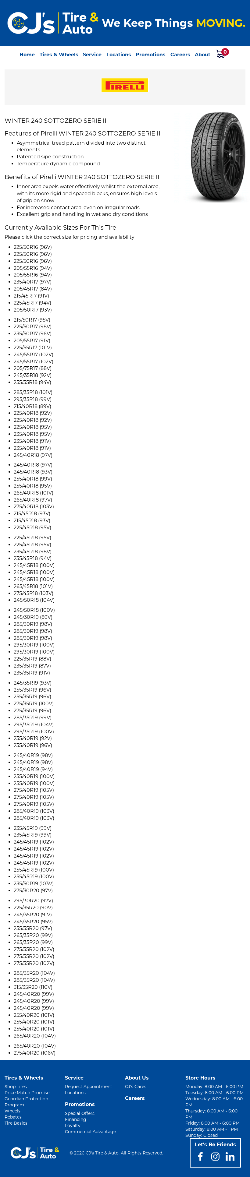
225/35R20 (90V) (33, 908)
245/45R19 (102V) (34, 842)
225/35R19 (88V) (32, 659)
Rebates (13, 1117)
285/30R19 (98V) (33, 624)
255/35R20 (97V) (33, 928)
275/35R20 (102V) (34, 949)
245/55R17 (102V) (33, 355)
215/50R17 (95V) (32, 320)
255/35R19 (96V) (32, 690)
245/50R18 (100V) (34, 610)
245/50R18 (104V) (34, 600)
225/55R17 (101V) (33, 348)
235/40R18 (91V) (32, 441)
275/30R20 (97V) (33, 890)
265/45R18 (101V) (33, 586)
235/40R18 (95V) (33, 434)
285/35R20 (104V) (34, 973)
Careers (180, 55)
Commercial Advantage (90, 1131)
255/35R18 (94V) (32, 382)
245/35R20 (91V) (33, 915)
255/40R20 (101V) (34, 1015)
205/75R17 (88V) (33, 368)
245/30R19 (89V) (33, 617)
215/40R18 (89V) (32, 406)
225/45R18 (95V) (32, 527)
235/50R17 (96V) (33, 334)
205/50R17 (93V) (33, 310)
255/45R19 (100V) (34, 870)
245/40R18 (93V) (33, 472)
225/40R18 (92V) (33, 413)
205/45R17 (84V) (33, 289)
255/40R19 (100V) (34, 776)
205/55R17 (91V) (32, 341)
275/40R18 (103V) (34, 506)
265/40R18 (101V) (33, 493)
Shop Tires (16, 1086)
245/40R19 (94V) (33, 769)
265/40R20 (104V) (35, 1036)
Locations (118, 55)
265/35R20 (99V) (33, 935)
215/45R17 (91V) (31, 296)
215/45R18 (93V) (32, 513)
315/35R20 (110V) (33, 987)
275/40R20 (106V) (34, 1053)
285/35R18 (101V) (33, 392)
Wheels (12, 1111)
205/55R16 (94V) (33, 268)
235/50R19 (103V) (34, 883)
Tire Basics (16, 1123)
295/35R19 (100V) (34, 732)
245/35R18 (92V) (33, 375)
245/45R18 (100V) (34, 565)
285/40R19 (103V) (34, 811)
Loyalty (72, 1125)
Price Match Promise (27, 1092)
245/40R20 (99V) (34, 994)
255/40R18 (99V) (33, 479)
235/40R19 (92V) (33, 738)
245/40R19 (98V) (33, 755)
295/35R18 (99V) (33, 399)
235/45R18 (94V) (33, 558)
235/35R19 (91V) (32, 673)
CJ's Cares (135, 1086)
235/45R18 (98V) (33, 552)
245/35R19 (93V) (33, 683)
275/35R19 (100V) (34, 704)
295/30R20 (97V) (33, 901)
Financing (75, 1119)
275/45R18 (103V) (33, 593)
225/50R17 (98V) (33, 326)
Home (27, 55)
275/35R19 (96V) (32, 711)
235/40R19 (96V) (33, 745)
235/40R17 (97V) (33, 282)
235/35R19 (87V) (32, 666)
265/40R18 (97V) (33, 500)
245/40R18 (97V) (33, 455)
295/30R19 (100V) (34, 645)
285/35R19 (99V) (33, 718)
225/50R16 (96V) (33, 247)
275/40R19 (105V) (34, 790)
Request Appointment (88, 1086)
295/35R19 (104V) (34, 725)
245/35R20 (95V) (33, 922)
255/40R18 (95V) (33, 486)
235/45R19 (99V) (33, 828)
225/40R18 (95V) (33, 427)
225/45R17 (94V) (32, 303)
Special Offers (80, 1113)
